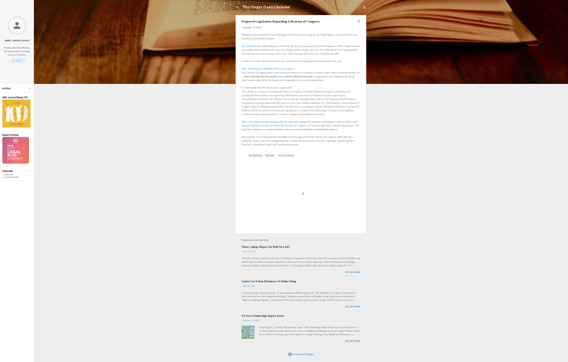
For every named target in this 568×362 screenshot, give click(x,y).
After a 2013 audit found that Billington (260, 122)
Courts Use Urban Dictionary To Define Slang (269, 281)
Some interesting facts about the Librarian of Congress (268, 68)
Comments (13, 177)
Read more (352, 272)
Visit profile (17, 61)
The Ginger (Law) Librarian (266, 7)
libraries (270, 155)
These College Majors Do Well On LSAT (266, 246)
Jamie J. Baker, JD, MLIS (16, 40)
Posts (10, 174)
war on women (286, 155)
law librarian (255, 155)
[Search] (364, 8)
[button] (358, 22)
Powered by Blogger (303, 354)
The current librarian (251, 46)
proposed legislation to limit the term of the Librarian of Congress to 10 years (279, 125)
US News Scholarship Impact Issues (263, 315)
